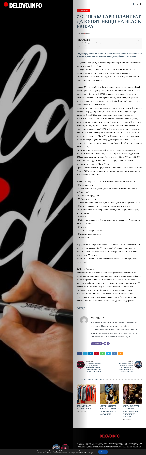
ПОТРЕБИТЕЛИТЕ (83, 10)
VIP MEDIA (80, 33)
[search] (137, 4)
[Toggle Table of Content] (138, 40)
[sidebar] (140, 4)
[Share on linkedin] (90, 353)
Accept (103, 452)
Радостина (110, 444)
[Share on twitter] (85, 353)
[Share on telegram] (108, 353)
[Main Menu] (6, 4)
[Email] (104, 343)
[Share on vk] (114, 353)
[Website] (108, 343)
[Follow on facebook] (133, 4)
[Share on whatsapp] (102, 353)
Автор (81, 47)
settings (90, 453)
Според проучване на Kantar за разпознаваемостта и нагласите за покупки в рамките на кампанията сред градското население (111, 43)
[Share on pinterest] (96, 353)
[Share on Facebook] (79, 353)
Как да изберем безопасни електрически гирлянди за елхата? (131, 411)
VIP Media (126, 444)
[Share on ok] (120, 353)
